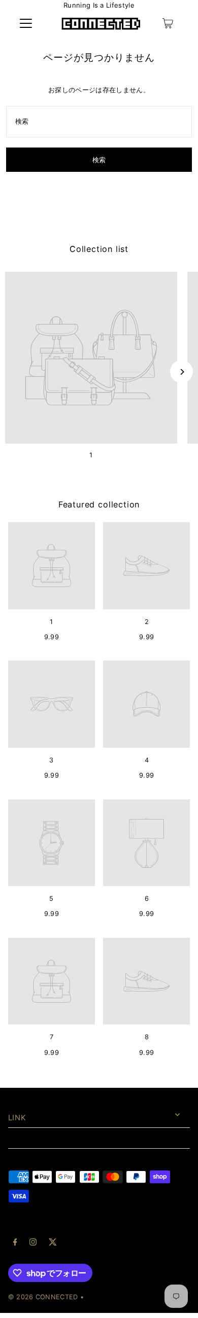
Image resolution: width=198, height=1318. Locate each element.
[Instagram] (33, 1243)
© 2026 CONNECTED (43, 1297)
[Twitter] (53, 1243)
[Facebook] (15, 1243)
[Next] (181, 371)
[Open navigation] (26, 23)
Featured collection (99, 504)
